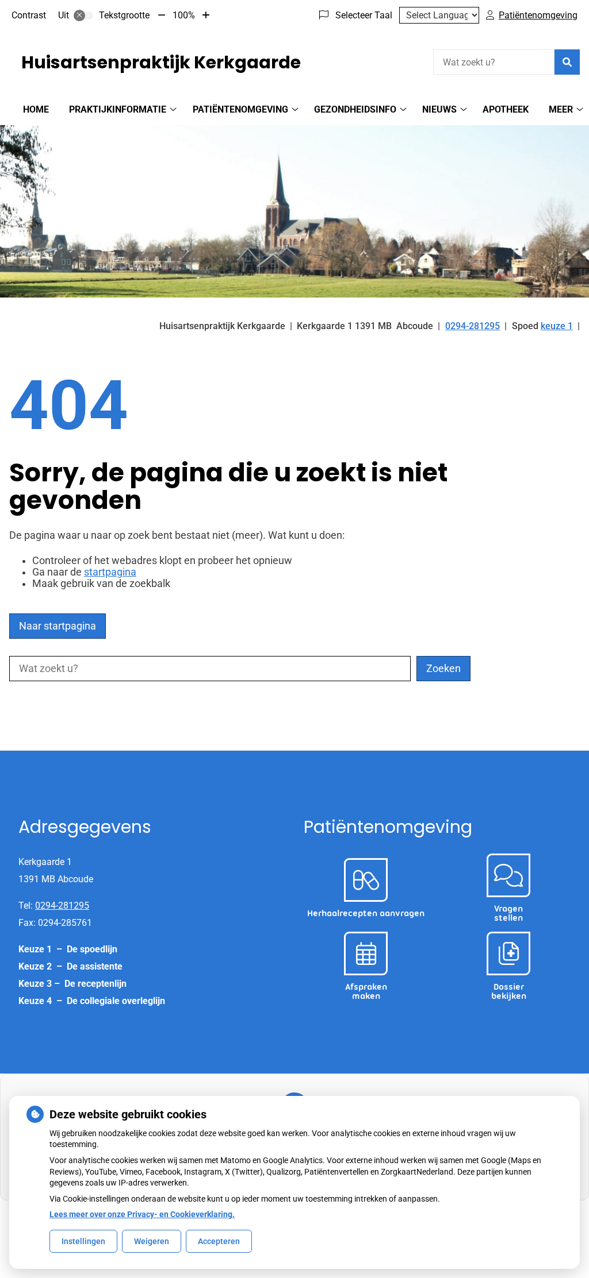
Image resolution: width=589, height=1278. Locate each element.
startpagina (110, 572)
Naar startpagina (57, 626)
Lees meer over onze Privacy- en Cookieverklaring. (142, 1214)
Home (36, 109)
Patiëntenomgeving (240, 109)
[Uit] (83, 15)
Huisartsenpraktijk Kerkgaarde (161, 62)
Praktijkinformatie (117, 109)
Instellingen (83, 1241)
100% (184, 15)
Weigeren (151, 1241)
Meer (561, 109)
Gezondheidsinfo (355, 109)
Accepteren (219, 1241)
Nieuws (439, 109)
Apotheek (506, 109)
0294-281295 (62, 905)
